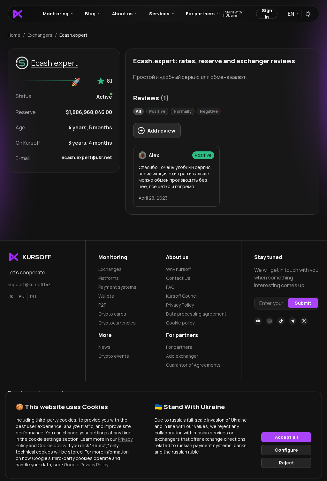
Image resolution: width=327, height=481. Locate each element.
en (22, 297)
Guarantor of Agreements (193, 365)
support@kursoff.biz (29, 284)
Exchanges (110, 269)
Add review (161, 130)
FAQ (170, 287)
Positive (157, 111)
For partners (179, 347)
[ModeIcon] (308, 13)
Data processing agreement (196, 314)
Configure (286, 450)
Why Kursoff (178, 269)
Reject (286, 463)
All (138, 111)
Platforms (108, 278)
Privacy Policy (180, 305)
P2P (102, 305)
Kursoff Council (182, 296)
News (104, 347)
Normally (183, 111)
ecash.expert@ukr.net (86, 157)
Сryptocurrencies (117, 323)
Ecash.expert (54, 62)
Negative (209, 111)
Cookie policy (180, 323)
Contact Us (178, 278)
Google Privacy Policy (86, 465)
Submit (303, 303)
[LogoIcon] (17, 14)
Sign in (267, 14)
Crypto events (113, 356)
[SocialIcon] (258, 321)
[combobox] (292, 13)
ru (33, 297)
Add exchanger (182, 356)
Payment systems (117, 287)
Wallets (106, 296)
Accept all (286, 437)
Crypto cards (112, 314)
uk (10, 297)
